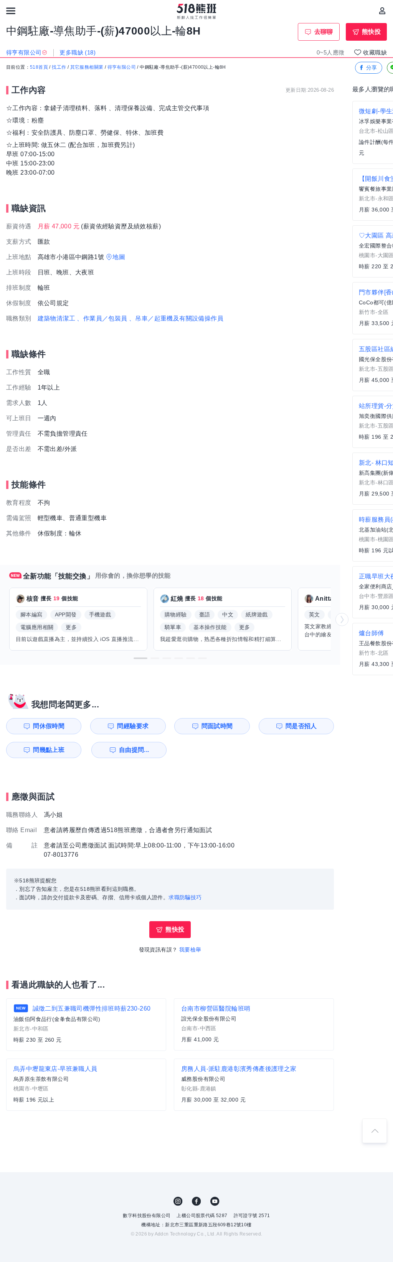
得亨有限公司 (121, 67)
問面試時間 (217, 726)
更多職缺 (77, 52)
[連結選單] (10, 10)
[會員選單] (382, 10)
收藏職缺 (375, 52)
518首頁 (39, 67)
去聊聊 (323, 31)
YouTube (215, 1201)
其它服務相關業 (87, 67)
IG (178, 1201)
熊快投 (371, 31)
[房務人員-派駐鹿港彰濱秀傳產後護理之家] (254, 1084)
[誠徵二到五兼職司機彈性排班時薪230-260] (86, 1025)
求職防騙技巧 (184, 897)
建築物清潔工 (56, 318)
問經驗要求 (133, 726)
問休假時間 (48, 726)
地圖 (118, 257)
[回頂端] (374, 1130)
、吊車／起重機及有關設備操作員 (176, 318)
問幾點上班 (48, 750)
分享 (371, 67)
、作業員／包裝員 (102, 318)
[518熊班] (196, 11)
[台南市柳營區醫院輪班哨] (254, 1024)
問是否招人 (301, 726)
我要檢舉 (190, 949)
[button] (140, 658)
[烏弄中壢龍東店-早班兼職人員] (86, 1084)
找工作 (59, 67)
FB (196, 1201)
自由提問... (134, 750)
